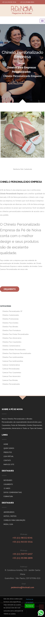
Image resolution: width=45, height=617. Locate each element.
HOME (6, 444)
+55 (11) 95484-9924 (27, 2)
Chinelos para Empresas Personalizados (21, 69)
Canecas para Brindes (10, 380)
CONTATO (7, 460)
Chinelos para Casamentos (11, 342)
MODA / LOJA (8, 524)
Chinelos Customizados (10, 315)
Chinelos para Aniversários (11, 338)
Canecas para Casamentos (11, 372)
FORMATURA (8, 496)
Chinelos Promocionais (10, 319)
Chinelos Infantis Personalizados (14, 349)
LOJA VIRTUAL (9, 456)
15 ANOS (7, 488)
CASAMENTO (8, 484)
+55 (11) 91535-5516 (9, 2)
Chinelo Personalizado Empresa (22, 76)
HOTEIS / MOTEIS (10, 516)
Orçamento (10, 289)
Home (21, 63)
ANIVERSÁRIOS (9, 512)
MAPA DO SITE (9, 464)
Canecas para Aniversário (11, 376)
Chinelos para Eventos (10, 323)
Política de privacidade (29, 600)
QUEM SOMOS (9, 448)
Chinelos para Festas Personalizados (15, 334)
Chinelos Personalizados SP (12, 311)
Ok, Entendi (29, 606)
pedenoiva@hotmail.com (22, 587)
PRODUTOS (8, 452)
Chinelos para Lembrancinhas (12, 357)
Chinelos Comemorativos (11, 346)
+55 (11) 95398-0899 (22, 558)
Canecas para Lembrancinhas (12, 361)
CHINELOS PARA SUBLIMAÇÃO (14, 520)
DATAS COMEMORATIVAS (13, 492)
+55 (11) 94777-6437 (23, 554)
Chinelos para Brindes (10, 327)
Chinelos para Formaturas (11, 330)
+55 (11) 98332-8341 (22, 537)
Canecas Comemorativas (11, 365)
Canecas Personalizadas (11, 369)
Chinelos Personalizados (11, 384)
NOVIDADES (8, 480)
